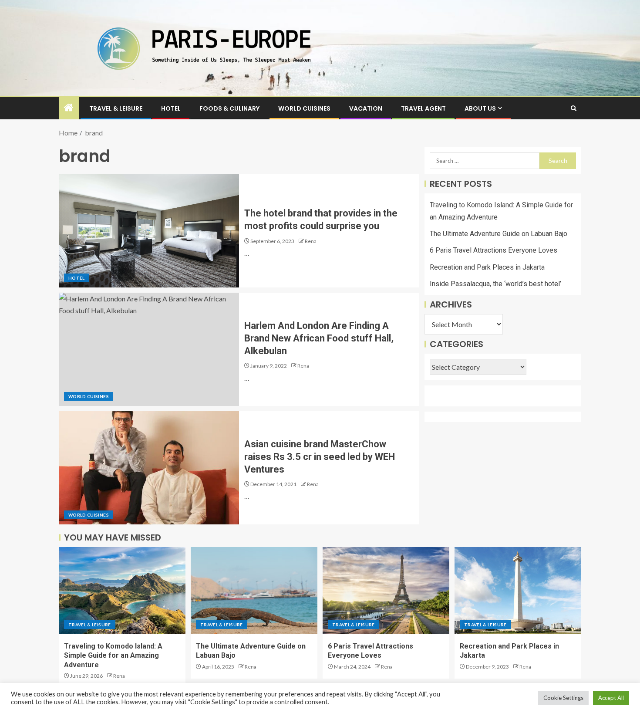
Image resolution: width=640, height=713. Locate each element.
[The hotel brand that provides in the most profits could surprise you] (149, 230)
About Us (480, 108)
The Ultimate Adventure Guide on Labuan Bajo (498, 234)
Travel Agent (423, 108)
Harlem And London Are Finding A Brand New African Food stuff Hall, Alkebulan (319, 338)
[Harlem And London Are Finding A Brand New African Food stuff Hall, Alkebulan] (149, 349)
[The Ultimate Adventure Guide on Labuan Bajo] (254, 590)
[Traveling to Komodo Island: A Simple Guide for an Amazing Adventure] (122, 590)
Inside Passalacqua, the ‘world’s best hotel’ (495, 284)
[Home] (69, 107)
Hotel (171, 108)
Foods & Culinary (229, 108)
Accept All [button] (611, 697)
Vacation (365, 108)
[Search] (573, 108)
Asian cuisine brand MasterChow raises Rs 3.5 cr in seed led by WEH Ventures (319, 457)
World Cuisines (304, 108)
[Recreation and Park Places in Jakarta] (518, 590)
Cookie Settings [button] (563, 697)
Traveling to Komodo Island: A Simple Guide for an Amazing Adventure (113, 655)
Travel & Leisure (115, 108)
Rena (311, 241)
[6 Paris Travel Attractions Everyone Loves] (386, 590)
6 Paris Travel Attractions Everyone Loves (493, 251)
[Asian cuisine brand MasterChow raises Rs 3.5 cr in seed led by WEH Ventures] (149, 467)
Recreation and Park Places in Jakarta (487, 267)
